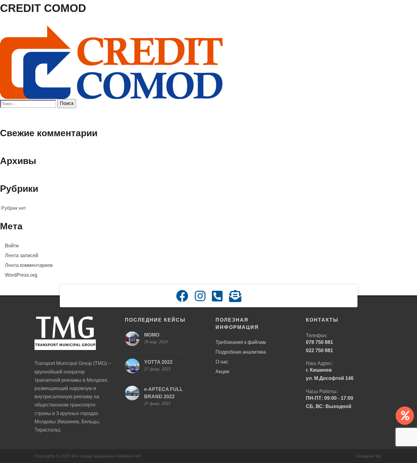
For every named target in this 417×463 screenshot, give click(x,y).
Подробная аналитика (241, 352)
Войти (12, 245)
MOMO (151, 334)
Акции (222, 371)
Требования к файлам (241, 342)
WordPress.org (21, 275)
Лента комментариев (29, 265)
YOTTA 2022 (158, 362)
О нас (222, 361)
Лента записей (21, 255)
